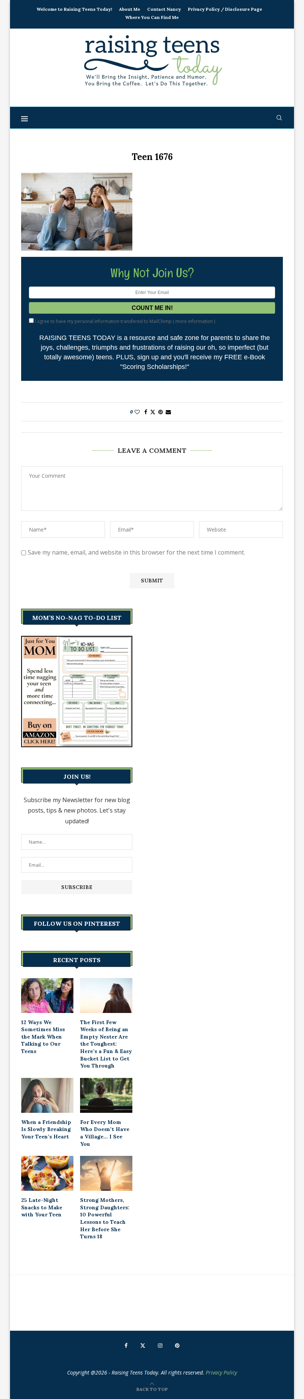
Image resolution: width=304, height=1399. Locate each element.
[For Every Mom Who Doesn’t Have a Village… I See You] (106, 1095)
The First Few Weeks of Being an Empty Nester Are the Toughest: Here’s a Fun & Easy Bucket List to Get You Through (106, 1044)
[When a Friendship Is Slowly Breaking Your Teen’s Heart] (47, 1095)
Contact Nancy (164, 9)
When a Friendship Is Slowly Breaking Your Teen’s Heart (46, 1129)
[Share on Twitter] (152, 411)
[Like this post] (137, 411)
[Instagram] (160, 1345)
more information (194, 321)
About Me (129, 9)
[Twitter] (142, 1345)
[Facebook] (126, 1345)
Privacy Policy (221, 1372)
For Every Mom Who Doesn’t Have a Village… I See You (104, 1133)
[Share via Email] (168, 411)
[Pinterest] (177, 1345)
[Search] (279, 117)
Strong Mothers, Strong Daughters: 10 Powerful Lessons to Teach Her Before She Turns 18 (104, 1218)
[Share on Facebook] (145, 411)
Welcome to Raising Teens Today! (74, 9)
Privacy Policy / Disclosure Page (225, 9)
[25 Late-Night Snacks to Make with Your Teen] (47, 1173)
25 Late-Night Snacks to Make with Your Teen (41, 1207)
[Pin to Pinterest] (160, 411)
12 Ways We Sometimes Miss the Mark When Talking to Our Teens (43, 1037)
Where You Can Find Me (152, 17)
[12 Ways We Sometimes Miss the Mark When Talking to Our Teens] (47, 995)
